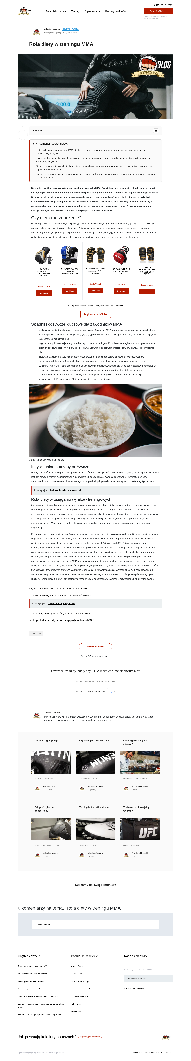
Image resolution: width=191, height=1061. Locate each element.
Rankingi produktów (115, 11)
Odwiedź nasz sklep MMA (138, 978)
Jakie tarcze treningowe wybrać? (32, 966)
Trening (75, 11)
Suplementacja (92, 11)
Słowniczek (76, 1011)
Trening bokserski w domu (94, 807)
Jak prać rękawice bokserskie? (45, 809)
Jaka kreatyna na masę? (29, 989)
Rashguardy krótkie (79, 996)
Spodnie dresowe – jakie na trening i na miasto (38, 996)
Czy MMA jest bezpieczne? (94, 740)
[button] (95, 130)
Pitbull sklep (76, 1004)
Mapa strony (59, 1053)
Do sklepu (44, 293)
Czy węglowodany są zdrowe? (135, 742)
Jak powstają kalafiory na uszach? (33, 974)
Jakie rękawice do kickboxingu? (32, 981)
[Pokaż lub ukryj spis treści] (156, 130)
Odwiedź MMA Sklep (158, 11)
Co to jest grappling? (46, 740)
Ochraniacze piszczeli (80, 989)
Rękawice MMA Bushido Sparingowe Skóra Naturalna (95, 271)
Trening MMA (36, 633)
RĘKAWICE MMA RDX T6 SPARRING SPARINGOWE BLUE (69, 271)
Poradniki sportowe (56, 11)
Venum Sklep (77, 966)
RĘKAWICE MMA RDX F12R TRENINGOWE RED (121, 271)
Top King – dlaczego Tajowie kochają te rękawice (39, 1015)
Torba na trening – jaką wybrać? (136, 809)
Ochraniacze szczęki (80, 981)
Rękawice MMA (95, 314)
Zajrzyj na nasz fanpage (162, 4)
